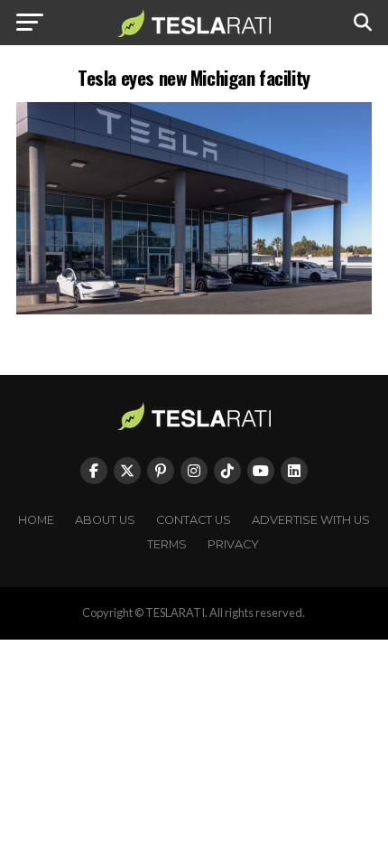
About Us (105, 520)
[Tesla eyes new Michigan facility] (194, 309)
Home (36, 520)
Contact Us (193, 520)
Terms (167, 544)
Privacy (233, 544)
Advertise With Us (311, 520)
